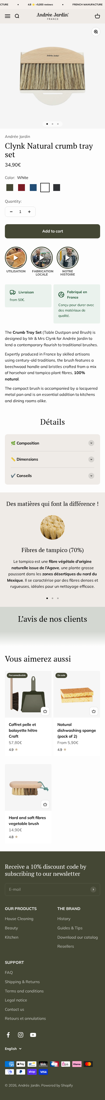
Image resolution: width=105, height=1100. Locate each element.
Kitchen (11, 937)
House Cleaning (19, 918)
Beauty (11, 927)
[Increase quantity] (29, 212)
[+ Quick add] (45, 711)
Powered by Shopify (57, 1085)
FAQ (9, 972)
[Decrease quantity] (11, 212)
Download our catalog (77, 937)
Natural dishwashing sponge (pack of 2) (76, 730)
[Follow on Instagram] (20, 1035)
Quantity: (13, 201)
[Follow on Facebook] (8, 1035)
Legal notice (16, 1000)
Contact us (14, 1009)
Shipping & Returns (22, 981)
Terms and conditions (24, 991)
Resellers (65, 946)
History (64, 918)
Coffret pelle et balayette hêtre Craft (23, 730)
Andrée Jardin (17, 136)
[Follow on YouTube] (33, 1035)
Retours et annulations (25, 1018)
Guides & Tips (70, 927)
